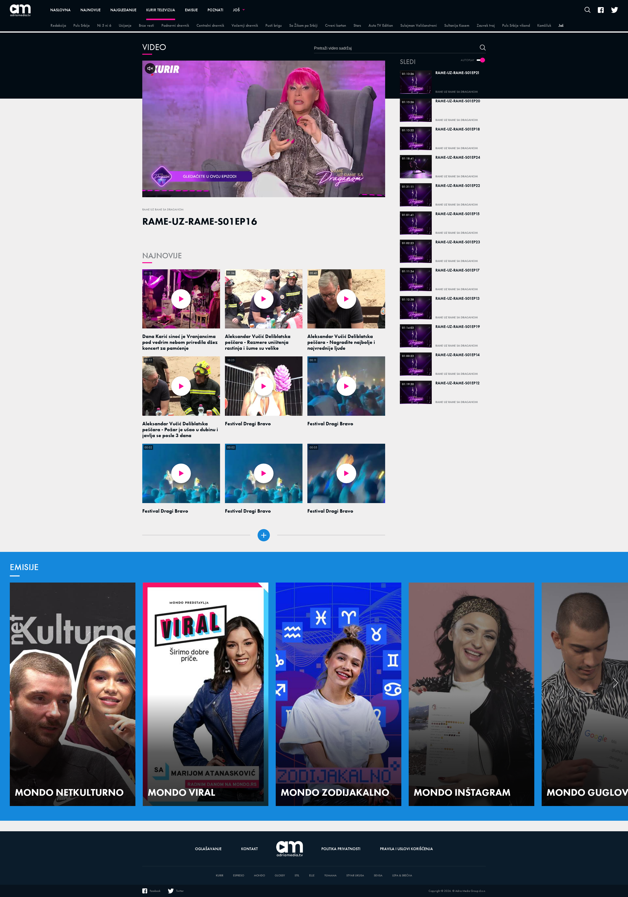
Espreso (238, 875)
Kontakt (249, 848)
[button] (615, 685)
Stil (297, 875)
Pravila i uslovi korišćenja (406, 848)
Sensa (378, 875)
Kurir (219, 875)
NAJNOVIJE (162, 256)
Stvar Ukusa (355, 875)
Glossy (280, 875)
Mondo (259, 875)
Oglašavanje (208, 848)
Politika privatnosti (340, 848)
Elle (311, 875)
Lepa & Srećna (402, 875)
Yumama (330, 875)
